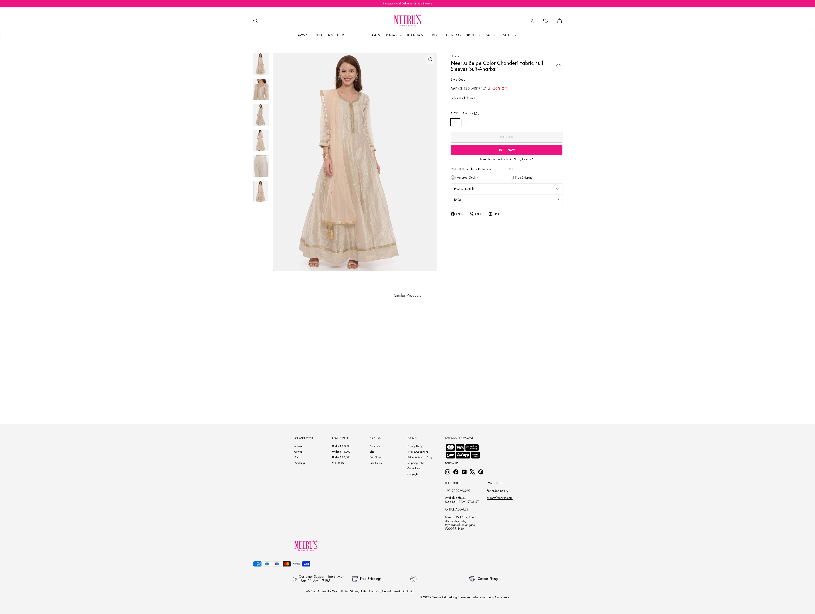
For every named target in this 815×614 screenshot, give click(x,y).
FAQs (457, 199)
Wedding (299, 463)
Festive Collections (460, 35)
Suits (356, 35)
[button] (281, 397)
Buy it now (507, 149)
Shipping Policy (416, 463)
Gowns (298, 451)
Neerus (508, 35)
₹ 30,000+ (338, 463)
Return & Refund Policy (420, 457)
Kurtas (392, 35)
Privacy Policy (415, 446)
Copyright (413, 474)
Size (462, 113)
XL (466, 122)
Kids (435, 35)
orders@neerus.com (500, 497)
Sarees (375, 35)
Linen (318, 35)
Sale (489, 35)
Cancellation (414, 468)
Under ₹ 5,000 (340, 446)
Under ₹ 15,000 (341, 451)
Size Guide (376, 463)
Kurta (297, 457)
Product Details (464, 188)
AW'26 (303, 35)
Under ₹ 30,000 (341, 457)
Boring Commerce (497, 597)
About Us (374, 446)
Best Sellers (337, 35)
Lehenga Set (416, 35)
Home (454, 56)
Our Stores (375, 457)
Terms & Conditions (418, 451)
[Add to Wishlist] (558, 66)
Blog (372, 451)
